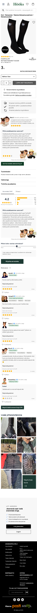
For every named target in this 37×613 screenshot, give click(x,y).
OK (27, 592)
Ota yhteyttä (8, 549)
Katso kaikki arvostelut (12, 164)
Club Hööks (23, 563)
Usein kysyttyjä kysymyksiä (24, 554)
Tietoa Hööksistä (9, 558)
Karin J (10, 323)
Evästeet (7, 567)
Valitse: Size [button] (6, 76)
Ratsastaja (8, 15)
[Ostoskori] (32, 4)
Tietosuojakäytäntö (10, 564)
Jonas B (11, 296)
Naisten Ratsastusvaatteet (23, 15)
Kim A (12, 117)
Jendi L (10, 273)
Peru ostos (22, 566)
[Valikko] (3, 4)
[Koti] (18, 4)
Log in (18, 532)
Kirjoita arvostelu (12, 261)
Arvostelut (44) (7, 191)
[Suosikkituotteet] (27, 4)
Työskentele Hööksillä (10, 561)
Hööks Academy (9, 575)
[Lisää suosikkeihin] (34, 22)
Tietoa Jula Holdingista (26, 557)
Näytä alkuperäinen (8, 284)
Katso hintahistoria (28, 71)
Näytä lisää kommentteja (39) (12, 407)
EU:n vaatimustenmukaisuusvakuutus (26, 550)
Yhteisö (18, 191)
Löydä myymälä (24, 546)
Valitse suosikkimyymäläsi (23, 95)
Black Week (23, 560)
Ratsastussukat (6, 17)
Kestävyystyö (8, 552)
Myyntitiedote (8, 546)
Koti (2, 15)
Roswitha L (12, 380)
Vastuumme (8, 555)
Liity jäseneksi (18, 526)
